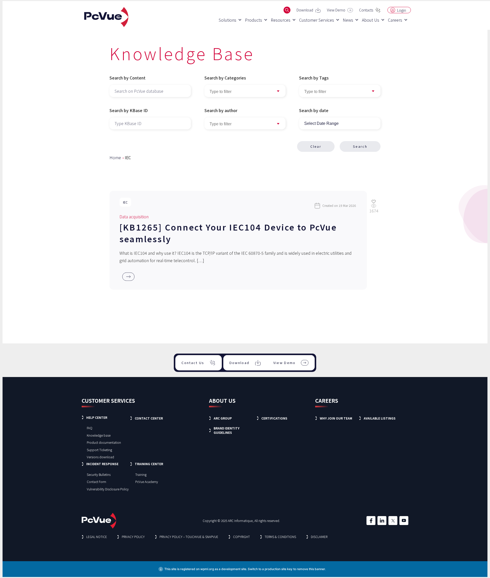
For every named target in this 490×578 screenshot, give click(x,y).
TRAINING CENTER (149, 464)
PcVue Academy (146, 481)
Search (360, 146)
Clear (315, 146)
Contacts (366, 9)
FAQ (89, 428)
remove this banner (311, 569)
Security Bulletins (99, 474)
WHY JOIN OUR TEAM (336, 418)
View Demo (336, 9)
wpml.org (207, 569)
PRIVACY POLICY (133, 536)
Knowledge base (99, 435)
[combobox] (340, 91)
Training (140, 474)
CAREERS (326, 400)
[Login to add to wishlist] (374, 201)
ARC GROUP (223, 418)
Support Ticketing (99, 450)
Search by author (220, 110)
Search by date (313, 110)
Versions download (100, 457)
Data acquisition (134, 216)
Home (115, 157)
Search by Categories (225, 78)
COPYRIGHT (241, 536)
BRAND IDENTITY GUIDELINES (226, 430)
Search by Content (127, 78)
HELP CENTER (96, 417)
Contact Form (96, 481)
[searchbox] (339, 91)
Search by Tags (314, 78)
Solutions (227, 20)
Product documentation (104, 442)
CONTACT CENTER (149, 418)
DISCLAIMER (319, 536)
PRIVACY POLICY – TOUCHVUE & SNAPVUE (189, 536)
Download (305, 9)
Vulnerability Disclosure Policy (108, 489)
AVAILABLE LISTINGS (380, 418)
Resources (280, 20)
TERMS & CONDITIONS (280, 536)
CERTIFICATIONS (274, 418)
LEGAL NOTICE (96, 536)
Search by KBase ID (128, 110)
